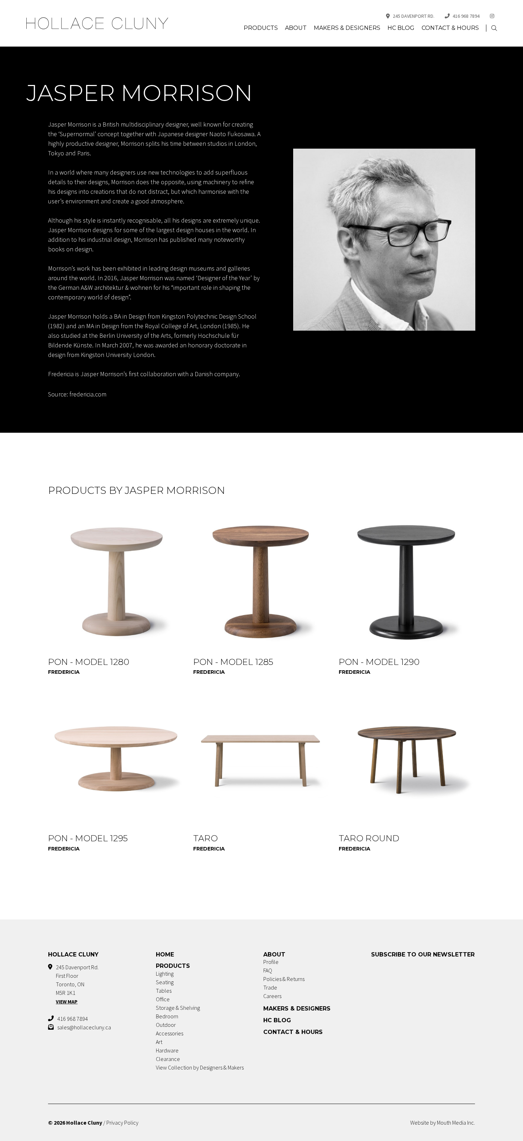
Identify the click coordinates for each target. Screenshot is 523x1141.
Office (163, 999)
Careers (272, 995)
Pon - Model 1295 (88, 838)
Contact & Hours (450, 28)
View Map (67, 1001)
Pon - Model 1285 (233, 662)
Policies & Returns (284, 978)
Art (159, 1041)
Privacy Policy (122, 1122)
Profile (271, 961)
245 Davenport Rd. (413, 16)
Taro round (369, 838)
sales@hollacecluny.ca (84, 1027)
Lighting (165, 973)
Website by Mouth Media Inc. (442, 1122)
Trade (270, 987)
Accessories (169, 1033)
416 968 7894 (466, 16)
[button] (494, 28)
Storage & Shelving (178, 1007)
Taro (205, 838)
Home (165, 954)
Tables (163, 990)
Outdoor (166, 1024)
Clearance (168, 1058)
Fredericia (64, 672)
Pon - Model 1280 (88, 662)
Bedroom (167, 1016)
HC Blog (400, 28)
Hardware (167, 1050)
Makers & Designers (347, 28)
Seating (165, 982)
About (296, 28)
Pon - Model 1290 (379, 662)
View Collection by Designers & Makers (200, 1067)
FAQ (267, 970)
